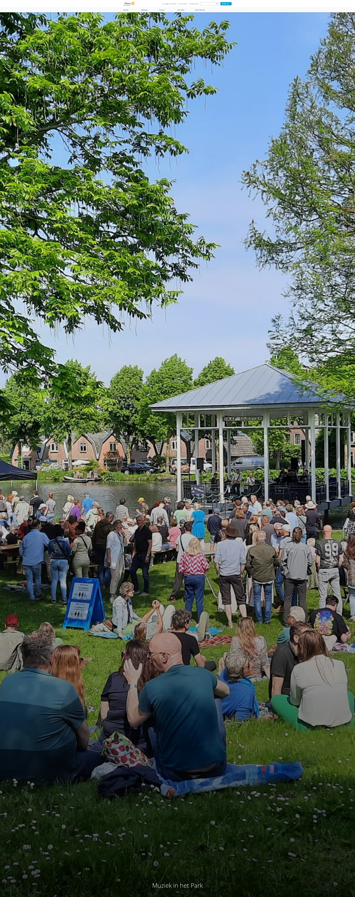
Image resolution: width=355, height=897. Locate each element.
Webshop (144, 10)
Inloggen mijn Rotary (170, 4)
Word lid (225, 4)
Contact (162, 10)
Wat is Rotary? (200, 10)
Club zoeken (183, 4)
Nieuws (125, 10)
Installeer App (194, 4)
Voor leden (180, 10)
